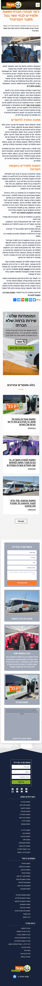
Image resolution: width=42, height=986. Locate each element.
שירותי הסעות (26, 26)
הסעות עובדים (9, 292)
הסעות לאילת (25, 863)
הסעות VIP (26, 840)
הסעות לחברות (34, 295)
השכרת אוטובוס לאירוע (22, 898)
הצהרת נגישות (25, 957)
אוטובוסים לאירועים (23, 886)
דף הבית (36, 26)
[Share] (15, 299)
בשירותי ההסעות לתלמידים (29, 213)
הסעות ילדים (24, 269)
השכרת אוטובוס (25, 904)
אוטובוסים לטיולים (24, 882)
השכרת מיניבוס (25, 907)
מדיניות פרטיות (25, 954)
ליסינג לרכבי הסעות (23, 852)
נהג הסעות (26, 914)
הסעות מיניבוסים (24, 846)
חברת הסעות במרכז (23, 934)
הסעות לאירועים (25, 805)
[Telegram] (19, 299)
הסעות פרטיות (25, 836)
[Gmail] (23, 299)
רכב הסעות (26, 917)
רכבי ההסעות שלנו (22, 653)
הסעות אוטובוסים (24, 843)
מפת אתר (27, 950)
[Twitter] (34, 299)
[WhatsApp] (27, 299)
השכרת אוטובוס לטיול (23, 879)
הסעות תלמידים (14, 26)
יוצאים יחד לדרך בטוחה (22, 618)
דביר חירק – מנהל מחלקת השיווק (19, 944)
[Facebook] (30, 299)
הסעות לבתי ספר (33, 105)
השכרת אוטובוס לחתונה (22, 901)
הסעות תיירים (25, 830)
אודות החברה (25, 947)
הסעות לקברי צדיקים (23, 876)
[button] (38, 5)
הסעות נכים (26, 833)
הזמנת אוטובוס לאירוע (23, 895)
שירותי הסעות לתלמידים (22, 941)
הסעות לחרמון (25, 870)
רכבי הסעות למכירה (23, 849)
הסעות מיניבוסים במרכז (22, 911)
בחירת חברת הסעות (23, 931)
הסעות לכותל (26, 873)
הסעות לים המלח (24, 867)
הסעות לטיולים (25, 811)
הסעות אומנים (25, 824)
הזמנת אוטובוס (25, 889)
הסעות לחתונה (25, 808)
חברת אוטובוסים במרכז (22, 938)
